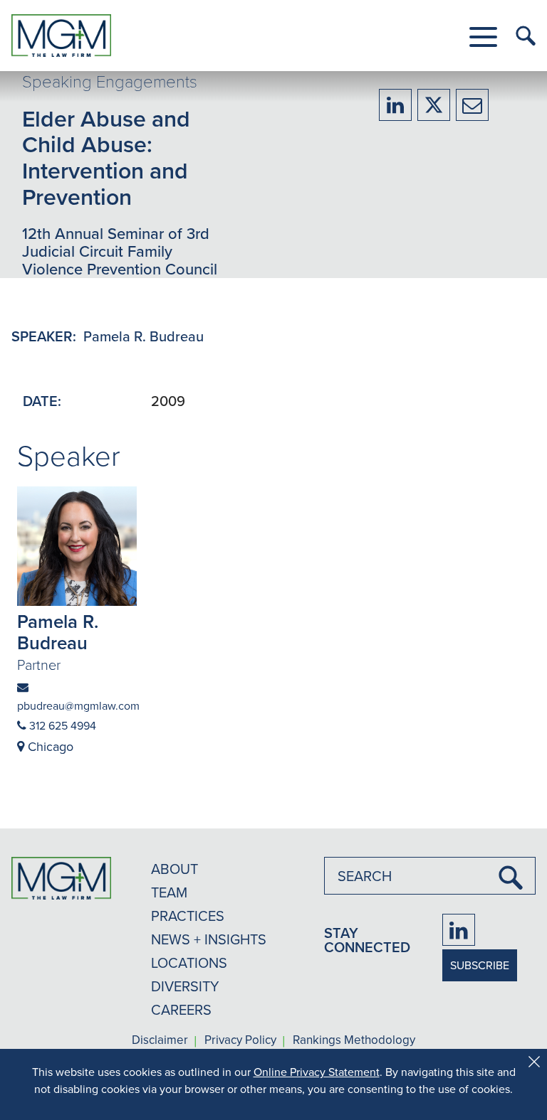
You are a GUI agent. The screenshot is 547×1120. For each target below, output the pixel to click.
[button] (483, 37)
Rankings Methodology (354, 1040)
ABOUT (174, 868)
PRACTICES (187, 915)
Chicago (48, 746)
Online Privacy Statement (317, 1071)
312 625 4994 (61, 725)
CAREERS (181, 1009)
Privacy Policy (240, 1040)
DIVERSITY (185, 986)
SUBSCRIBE (479, 965)
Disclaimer (160, 1040)
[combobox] (430, 876)
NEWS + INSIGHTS (208, 939)
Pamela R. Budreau (143, 336)
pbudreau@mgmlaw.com (77, 705)
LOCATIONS (189, 962)
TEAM (169, 892)
